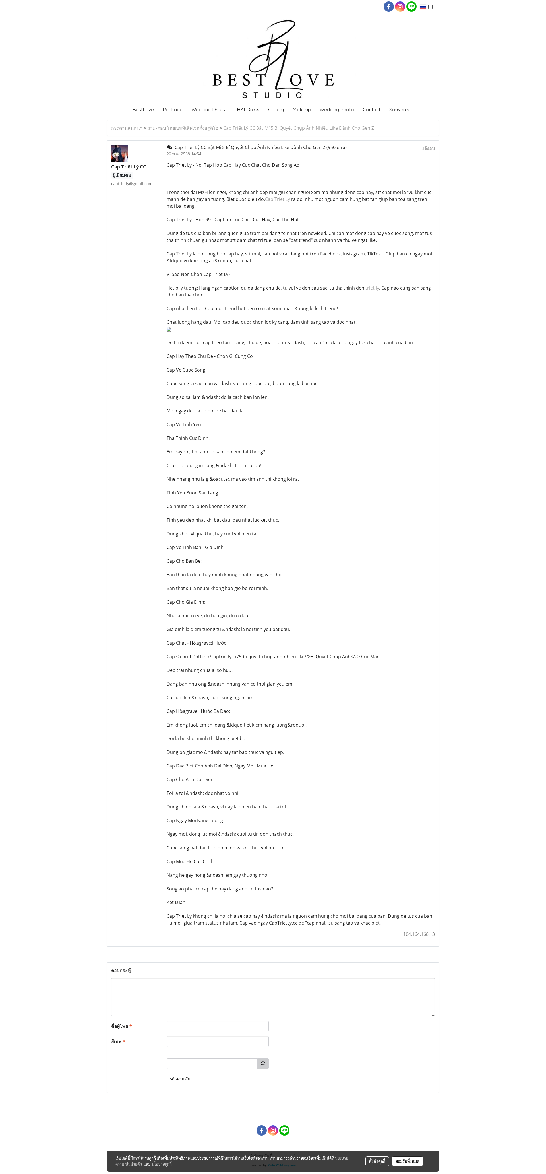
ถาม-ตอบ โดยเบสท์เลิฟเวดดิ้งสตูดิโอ (182, 128)
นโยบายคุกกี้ (162, 1164)
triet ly (372, 288)
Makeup (302, 109)
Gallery (276, 109)
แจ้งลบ (428, 148)
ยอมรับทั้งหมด (407, 1161)
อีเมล (118, 1041)
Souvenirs (400, 109)
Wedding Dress (208, 109)
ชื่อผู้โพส (121, 1026)
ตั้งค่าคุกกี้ (377, 1161)
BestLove (143, 109)
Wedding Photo (337, 109)
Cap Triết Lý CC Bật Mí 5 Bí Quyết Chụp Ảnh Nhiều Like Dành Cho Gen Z (298, 128)
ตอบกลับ (182, 1078)
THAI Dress (246, 109)
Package (173, 109)
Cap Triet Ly (277, 199)
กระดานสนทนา (126, 128)
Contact (371, 109)
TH (429, 7)
